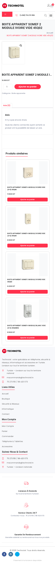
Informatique (8, 409)
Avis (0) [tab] (6, 105)
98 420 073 (23, 458)
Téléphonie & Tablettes (12, 441)
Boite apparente (18, 93)
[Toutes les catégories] (7, 14)
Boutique (6, 399)
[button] (21, 45)
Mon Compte (8, 426)
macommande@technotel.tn (20, 377)
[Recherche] (45, 16)
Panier (4, 431)
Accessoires (7, 446)
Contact (5, 414)
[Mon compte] (48, 6)
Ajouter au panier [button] (27, 199)
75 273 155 (11, 458)
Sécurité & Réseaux (10, 404)
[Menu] (51, 15)
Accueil (50, 33)
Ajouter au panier (28, 86)
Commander (8, 436)
